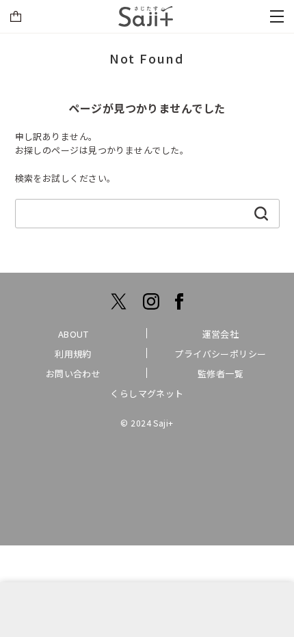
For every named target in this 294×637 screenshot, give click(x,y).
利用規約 (73, 353)
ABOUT (73, 333)
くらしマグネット (147, 393)
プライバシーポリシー (220, 353)
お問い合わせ (73, 373)
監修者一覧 (220, 373)
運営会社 (220, 333)
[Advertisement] (147, 609)
